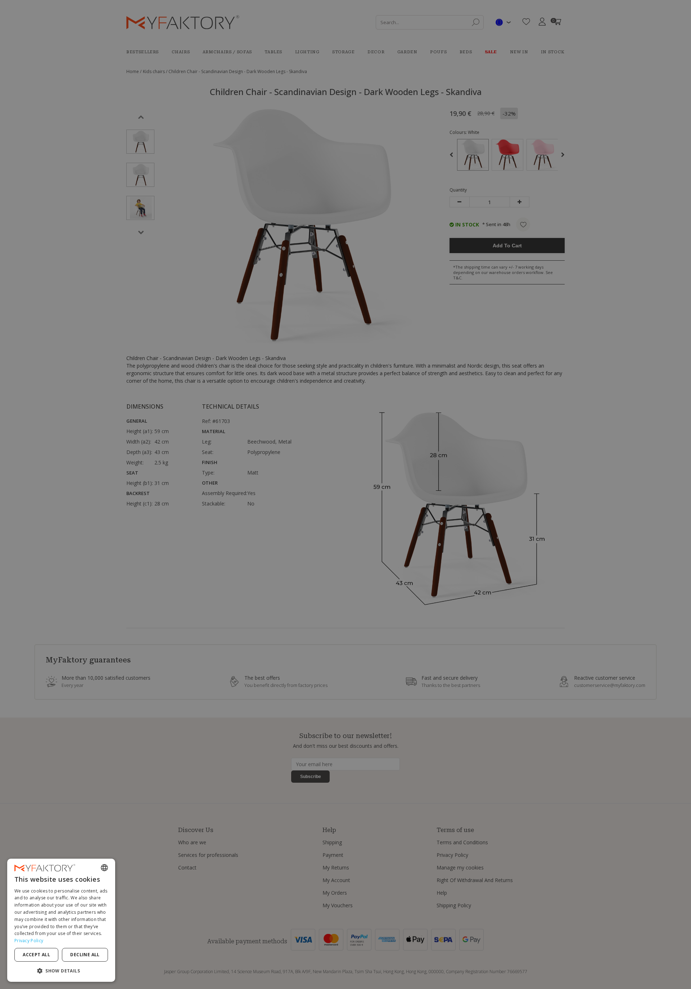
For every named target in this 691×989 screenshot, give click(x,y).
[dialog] (61, 920)
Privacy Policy (28, 941)
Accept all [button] (36, 955)
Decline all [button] (84, 955)
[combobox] (104, 867)
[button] (61, 970)
